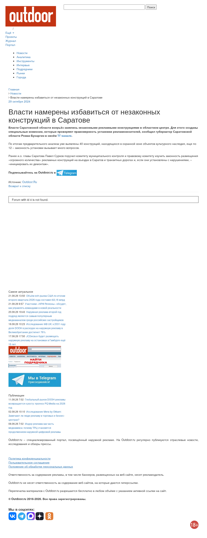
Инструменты (25, 61)
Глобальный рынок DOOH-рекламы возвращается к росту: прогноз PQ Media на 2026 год (36, 403)
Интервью (23, 65)
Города (21, 77)
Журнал (10, 41)
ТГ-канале (64, 135)
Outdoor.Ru (29, 182)
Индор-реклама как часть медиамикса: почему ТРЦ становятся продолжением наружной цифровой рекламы (34, 427)
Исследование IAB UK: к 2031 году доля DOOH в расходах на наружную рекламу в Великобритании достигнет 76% (36, 328)
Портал (10, 45)
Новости (22, 53)
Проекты (11, 37)
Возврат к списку (19, 186)
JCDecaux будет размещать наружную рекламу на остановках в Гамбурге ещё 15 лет (36, 340)
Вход (8, 28)
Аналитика (24, 57)
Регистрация (22, 28)
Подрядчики (25, 69)
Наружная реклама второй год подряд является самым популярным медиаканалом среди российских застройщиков (35, 316)
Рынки (21, 73)
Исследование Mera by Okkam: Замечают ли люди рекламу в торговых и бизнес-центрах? (36, 415)
